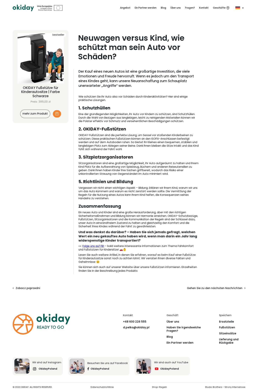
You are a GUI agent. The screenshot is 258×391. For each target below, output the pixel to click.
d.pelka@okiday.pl (136, 327)
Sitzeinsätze (227, 333)
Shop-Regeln (159, 387)
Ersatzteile (226, 321)
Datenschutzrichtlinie (102, 387)
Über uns (175, 7)
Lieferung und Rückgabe (229, 341)
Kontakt (204, 7)
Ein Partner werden (145, 7)
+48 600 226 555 (134, 321)
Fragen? (190, 7)
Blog (163, 7)
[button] (125, 8)
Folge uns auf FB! (93, 246)
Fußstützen (227, 327)
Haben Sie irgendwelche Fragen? (184, 329)
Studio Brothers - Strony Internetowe (225, 387)
